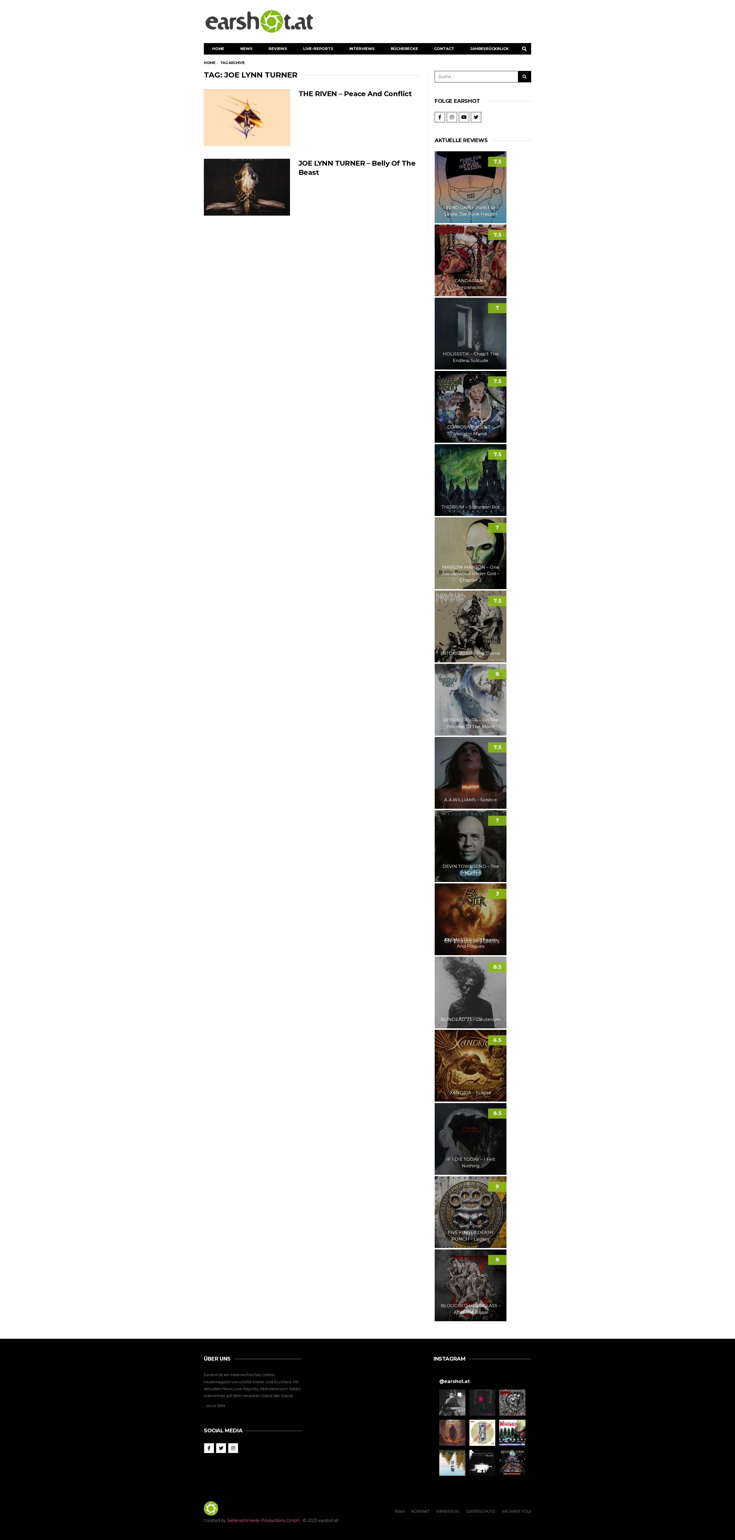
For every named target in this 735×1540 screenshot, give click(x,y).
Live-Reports (318, 48)
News (246, 48)
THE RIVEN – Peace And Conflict (355, 94)
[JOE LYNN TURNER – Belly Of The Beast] (247, 187)
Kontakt (420, 1511)
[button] (452, 1403)
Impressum (447, 1511)
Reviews (277, 48)
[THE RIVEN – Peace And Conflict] (247, 117)
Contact (444, 48)
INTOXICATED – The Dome (470, 653)
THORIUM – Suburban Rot (471, 507)
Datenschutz (480, 1511)
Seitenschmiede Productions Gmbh (263, 1520)
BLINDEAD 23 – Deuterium (470, 1019)
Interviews (362, 48)
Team (399, 1511)
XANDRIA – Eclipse (470, 1092)
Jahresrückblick (489, 48)
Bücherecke (404, 48)
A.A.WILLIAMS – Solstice (470, 799)
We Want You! (516, 1511)
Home (218, 48)
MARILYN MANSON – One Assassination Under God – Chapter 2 (470, 573)
